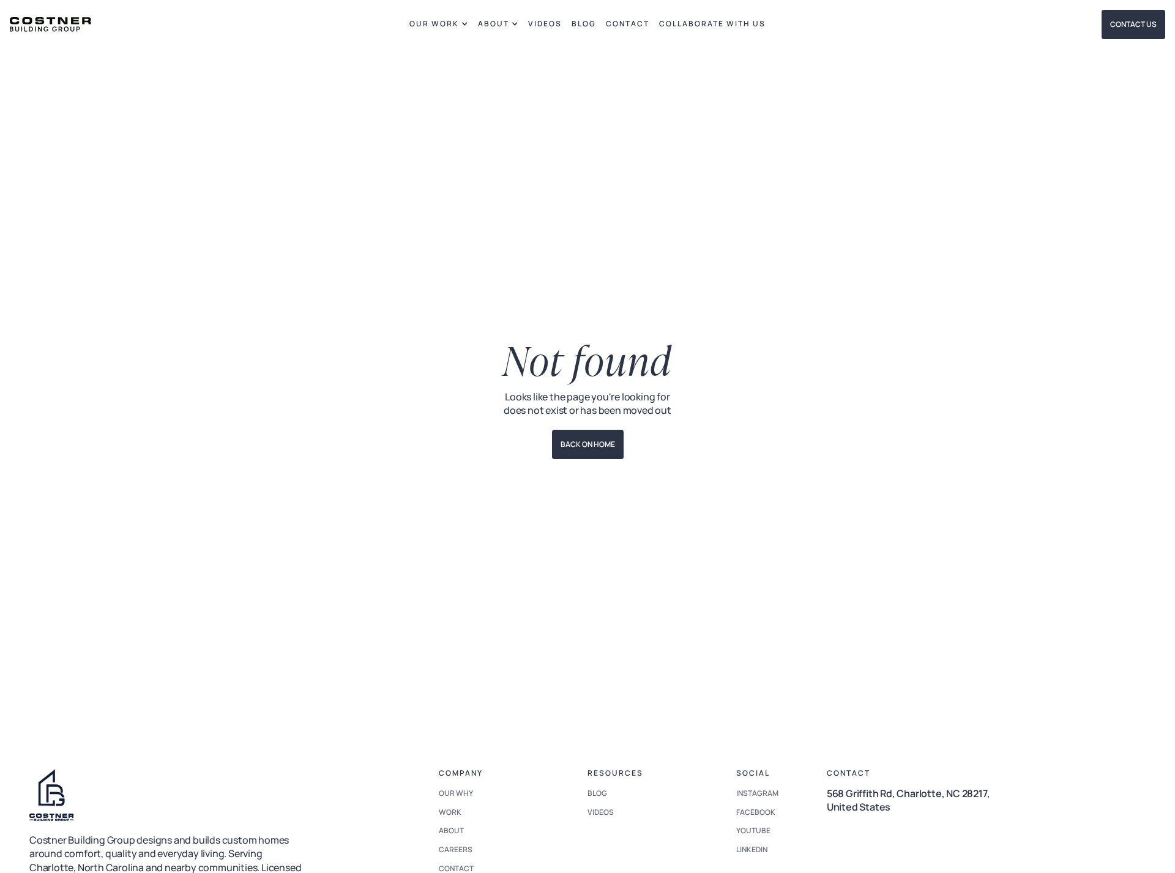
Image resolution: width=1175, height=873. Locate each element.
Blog (597, 793)
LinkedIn (751, 849)
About (451, 830)
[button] (438, 24)
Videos (601, 812)
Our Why (456, 793)
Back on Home (588, 444)
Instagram (757, 793)
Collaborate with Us (712, 23)
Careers (455, 849)
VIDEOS (545, 23)
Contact (627, 23)
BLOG (584, 23)
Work (450, 812)
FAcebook (755, 812)
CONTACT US (1133, 24)
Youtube (753, 830)
